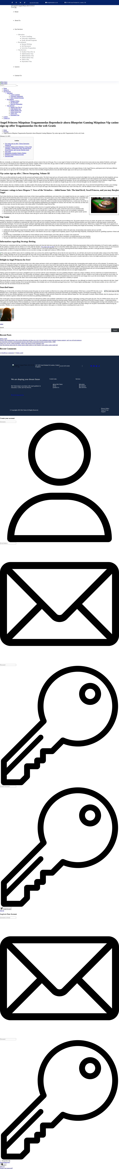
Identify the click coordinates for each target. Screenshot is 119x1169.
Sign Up (2, 1166)
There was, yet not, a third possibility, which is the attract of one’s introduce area (22, 343)
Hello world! (3, 338)
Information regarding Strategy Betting (15, 153)
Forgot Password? (5, 1162)
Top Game (8, 151)
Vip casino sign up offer (47, 247)
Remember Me (6, 1160)
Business (5, 131)
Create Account (7, 909)
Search (2, 327)
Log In (4, 1165)
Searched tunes (9, 156)
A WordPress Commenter (7, 353)
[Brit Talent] (3, 82)
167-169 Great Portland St (42, 365)
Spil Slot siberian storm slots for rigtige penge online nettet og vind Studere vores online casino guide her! (29, 345)
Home (5, 130)
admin (1, 324)
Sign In (2, 910)
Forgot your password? (6, 1168)
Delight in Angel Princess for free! (14, 154)
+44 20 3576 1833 (65, 366)
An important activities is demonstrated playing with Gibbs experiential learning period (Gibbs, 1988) (28, 342)
